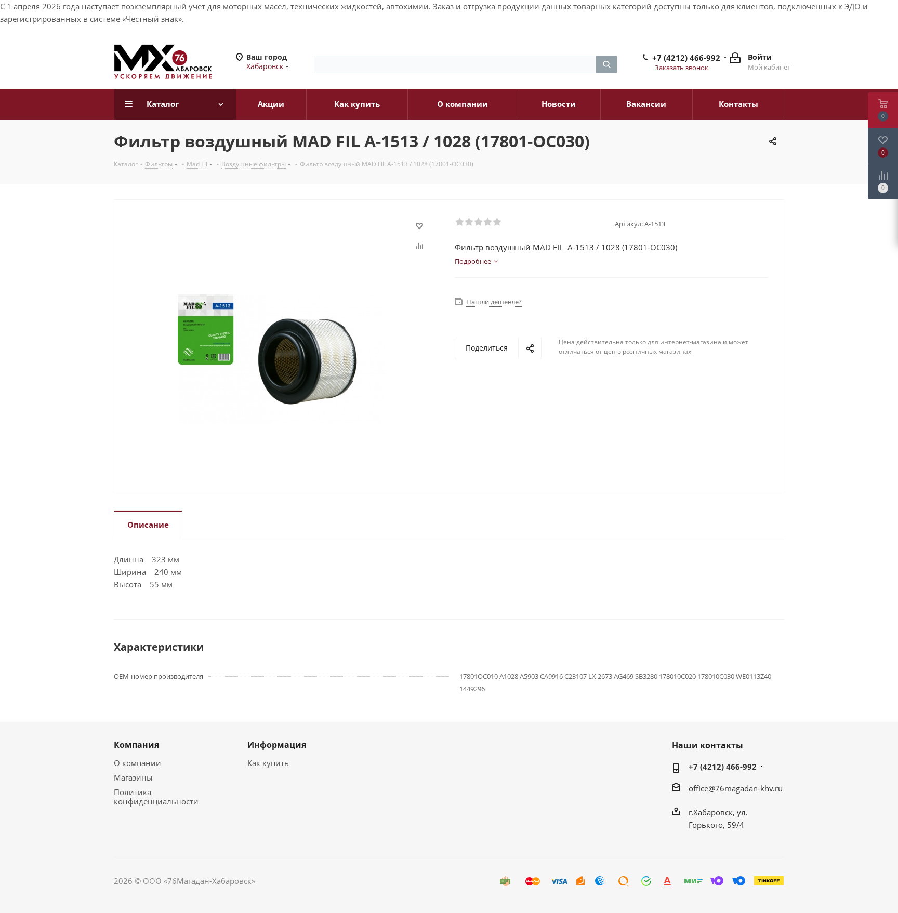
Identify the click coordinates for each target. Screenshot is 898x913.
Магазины (133, 777)
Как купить (268, 763)
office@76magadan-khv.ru (736, 788)
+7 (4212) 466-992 (686, 57)
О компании (137, 763)
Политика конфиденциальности (156, 797)
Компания (136, 744)
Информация (276, 744)
